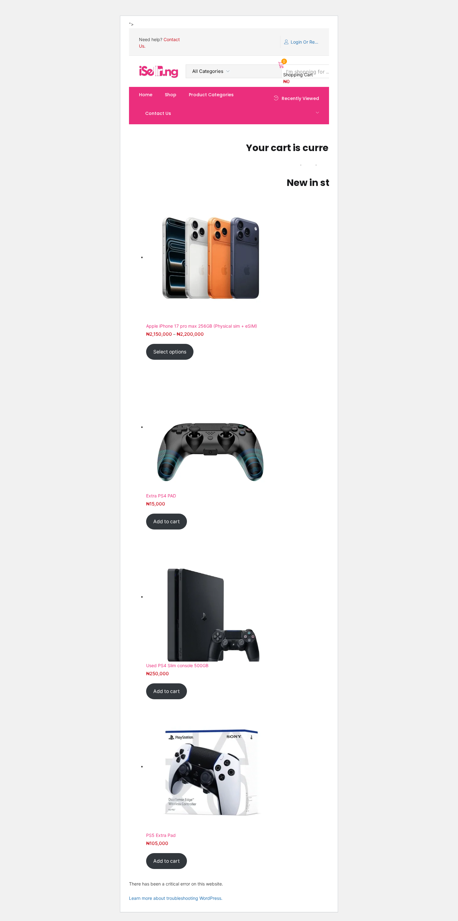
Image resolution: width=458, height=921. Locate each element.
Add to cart (166, 522)
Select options (169, 352)
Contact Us (158, 113)
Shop (170, 95)
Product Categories (211, 95)
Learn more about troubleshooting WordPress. (175, 898)
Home (145, 95)
